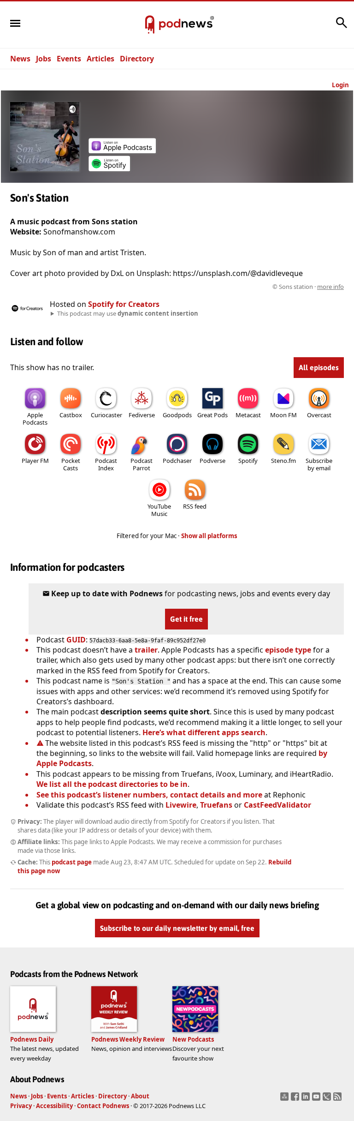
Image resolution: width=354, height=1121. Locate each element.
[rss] (338, 1099)
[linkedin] (306, 1099)
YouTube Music (159, 510)
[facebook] (296, 1099)
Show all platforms (209, 536)
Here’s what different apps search (204, 732)
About (140, 1096)
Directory (137, 59)
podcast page (72, 862)
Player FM (35, 460)
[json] (328, 1099)
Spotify (248, 460)
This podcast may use (127, 313)
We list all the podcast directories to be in (112, 784)
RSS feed (194, 506)
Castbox (70, 415)
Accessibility (54, 1106)
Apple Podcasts (35, 418)
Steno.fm (283, 460)
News (20, 59)
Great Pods (212, 415)
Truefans (216, 805)
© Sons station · (308, 286)
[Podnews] (150, 24)
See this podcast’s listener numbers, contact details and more (149, 795)
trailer (146, 650)
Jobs (43, 59)
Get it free (186, 619)
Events (69, 59)
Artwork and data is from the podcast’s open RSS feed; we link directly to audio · (198, 286)
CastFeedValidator (277, 805)
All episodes (319, 367)
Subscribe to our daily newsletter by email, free (177, 928)
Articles (100, 59)
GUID (76, 640)
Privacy (21, 1106)
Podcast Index (106, 464)
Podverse (212, 460)
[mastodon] (285, 1099)
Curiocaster (106, 415)
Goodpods (177, 415)
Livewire (180, 805)
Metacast (248, 415)
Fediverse (142, 415)
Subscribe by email (319, 464)
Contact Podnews (103, 1106)
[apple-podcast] (122, 150)
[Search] (341, 27)
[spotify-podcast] (109, 168)
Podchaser (177, 460)
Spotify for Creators (123, 304)
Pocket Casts (70, 464)
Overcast (319, 415)
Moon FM (283, 415)
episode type (288, 650)
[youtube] (317, 1099)
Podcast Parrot (141, 464)
